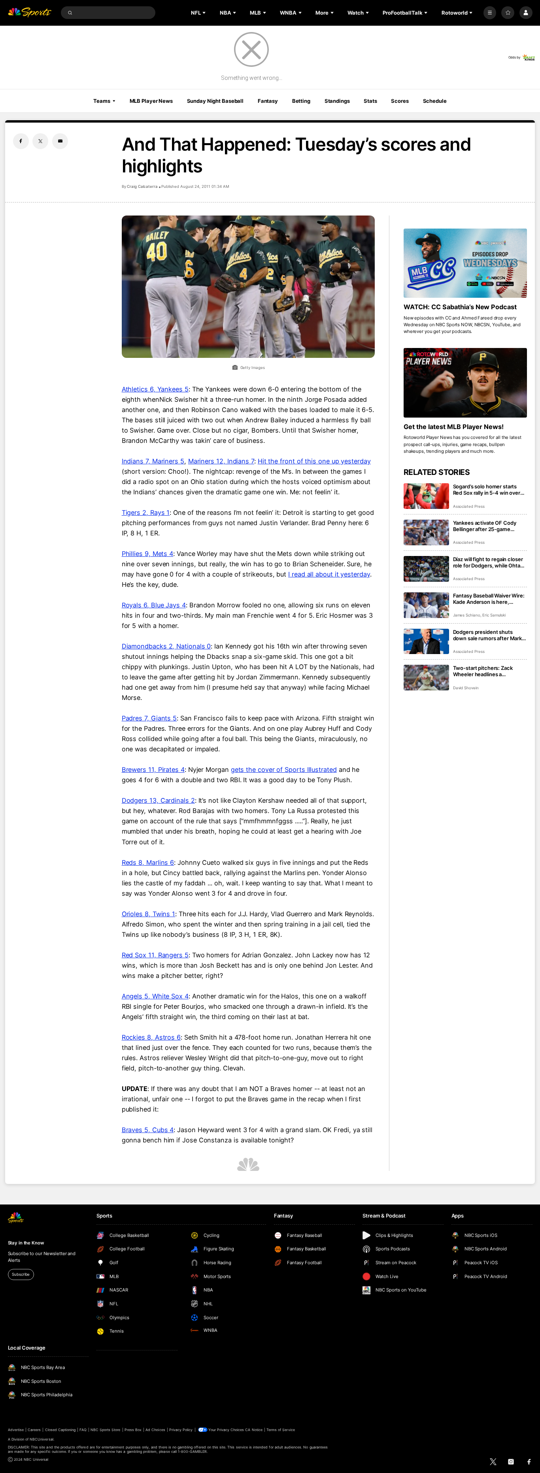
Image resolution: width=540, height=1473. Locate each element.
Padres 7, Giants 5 (149, 718)
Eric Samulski (494, 615)
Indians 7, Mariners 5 (153, 461)
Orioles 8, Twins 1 (149, 914)
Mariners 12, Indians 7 (221, 461)
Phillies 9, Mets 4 (148, 554)
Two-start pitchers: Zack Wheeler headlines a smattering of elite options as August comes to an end (488, 671)
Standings (337, 101)
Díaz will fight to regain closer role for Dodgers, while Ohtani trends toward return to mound (489, 562)
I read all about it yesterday (329, 574)
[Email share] (60, 141)
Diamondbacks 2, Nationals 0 (166, 646)
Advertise (16, 1430)
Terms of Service (280, 1430)
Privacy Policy (181, 1430)
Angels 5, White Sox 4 (155, 996)
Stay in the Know (26, 1243)
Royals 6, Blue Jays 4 (154, 605)
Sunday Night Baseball (215, 101)
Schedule (435, 101)
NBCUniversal (41, 1439)
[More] (490, 12)
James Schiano (466, 615)
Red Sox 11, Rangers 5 (155, 955)
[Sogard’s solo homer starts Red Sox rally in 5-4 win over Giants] (426, 496)
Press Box (133, 1430)
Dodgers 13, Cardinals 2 (158, 800)
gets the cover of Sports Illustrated (284, 769)
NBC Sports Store (106, 1430)
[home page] (30, 13)
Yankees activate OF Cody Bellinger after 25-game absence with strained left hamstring (484, 526)
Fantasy (268, 101)
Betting (301, 101)
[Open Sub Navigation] (204, 12)
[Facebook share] (21, 141)
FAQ (82, 1430)
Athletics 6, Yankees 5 (155, 389)
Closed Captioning (60, 1430)
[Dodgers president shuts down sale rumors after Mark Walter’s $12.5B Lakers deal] (426, 641)
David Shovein (466, 688)
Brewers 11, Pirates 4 (153, 769)
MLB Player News (151, 101)
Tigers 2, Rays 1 (146, 512)
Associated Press (469, 506)
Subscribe (21, 1274)
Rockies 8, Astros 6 (151, 1037)
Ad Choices (155, 1430)
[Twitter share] (40, 141)
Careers (34, 1430)
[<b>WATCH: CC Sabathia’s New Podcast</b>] (465, 263)
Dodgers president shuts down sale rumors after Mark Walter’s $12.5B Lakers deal (487, 635)
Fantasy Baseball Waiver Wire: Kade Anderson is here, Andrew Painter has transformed (489, 598)
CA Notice (253, 1430)
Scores (399, 101)
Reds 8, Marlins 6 (148, 862)
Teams (101, 101)
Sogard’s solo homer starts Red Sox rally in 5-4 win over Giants (486, 489)
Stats (370, 101)
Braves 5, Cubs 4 (148, 1130)
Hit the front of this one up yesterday (314, 461)
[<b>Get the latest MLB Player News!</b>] (465, 383)
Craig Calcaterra (142, 186)
